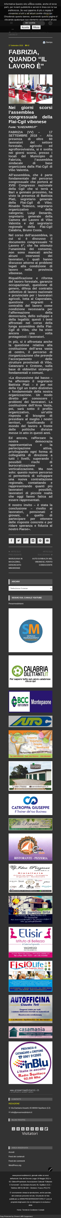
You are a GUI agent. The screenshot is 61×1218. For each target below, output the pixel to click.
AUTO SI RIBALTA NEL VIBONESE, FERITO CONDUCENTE (42, 562)
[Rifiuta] (57, 16)
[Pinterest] (40, 541)
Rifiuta (36, 27)
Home (19, 1210)
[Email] (47, 541)
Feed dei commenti (17, 1161)
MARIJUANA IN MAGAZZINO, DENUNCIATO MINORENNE (16, 563)
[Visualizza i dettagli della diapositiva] (30, 671)
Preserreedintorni (16, 604)
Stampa (49, 42)
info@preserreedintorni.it (21, 1112)
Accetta (25, 27)
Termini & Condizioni (30, 1210)
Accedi (11, 1152)
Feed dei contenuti (16, 1156)
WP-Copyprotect (27, 1216)
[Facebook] (11, 541)
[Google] (26, 541)
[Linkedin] (33, 541)
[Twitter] (18, 541)
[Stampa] (44, 42)
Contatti (41, 1210)
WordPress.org (15, 1165)
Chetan (16, 1216)
